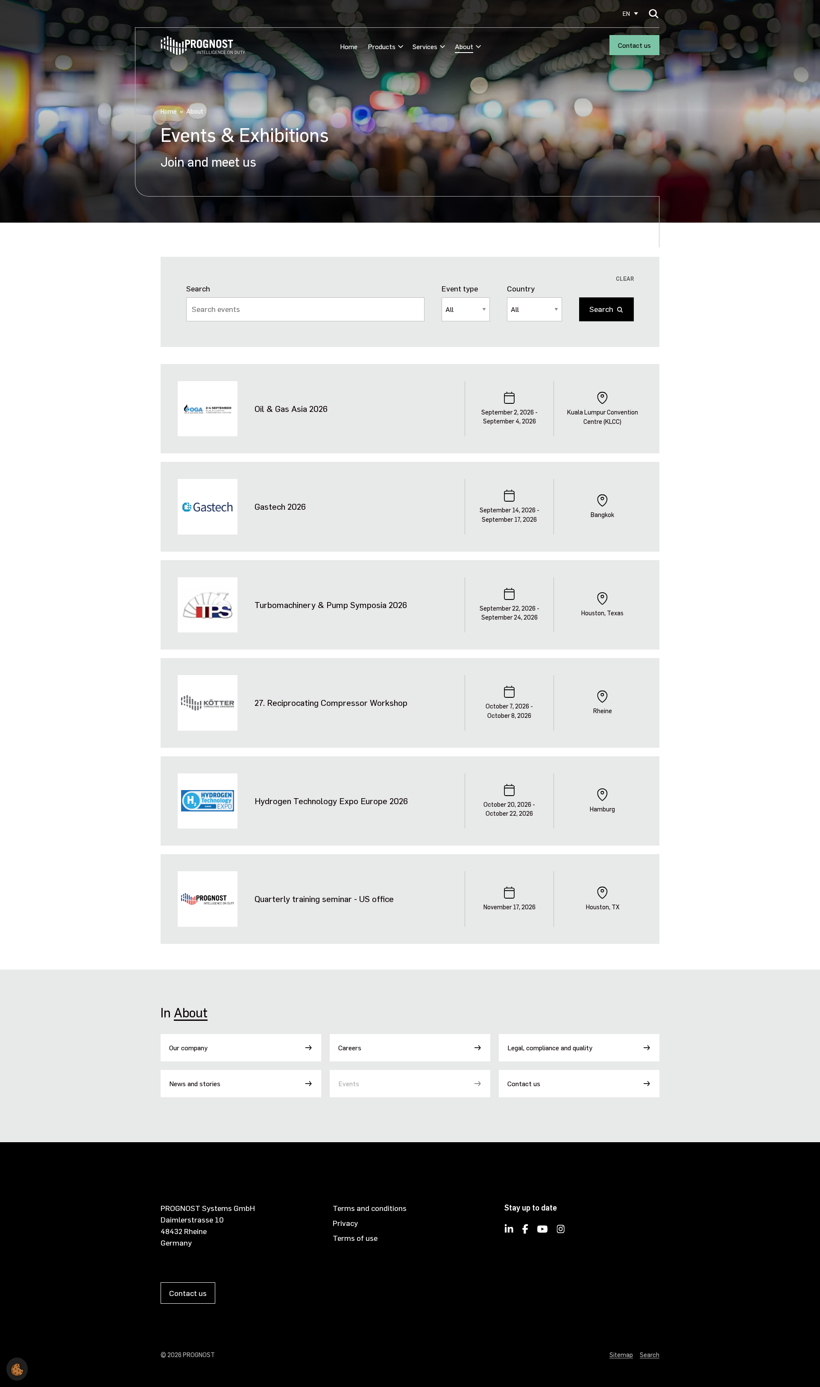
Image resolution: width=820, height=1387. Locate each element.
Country (521, 288)
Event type (460, 288)
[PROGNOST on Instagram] (560, 1231)
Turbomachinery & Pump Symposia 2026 (331, 605)
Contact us (634, 45)
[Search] (653, 13)
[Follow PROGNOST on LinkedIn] (509, 1231)
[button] (17, 1367)
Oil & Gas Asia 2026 (291, 408)
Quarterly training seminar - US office (324, 899)
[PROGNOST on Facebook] (525, 1231)
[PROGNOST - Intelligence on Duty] (203, 45)
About (191, 1012)
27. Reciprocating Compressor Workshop (331, 702)
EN (626, 13)
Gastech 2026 (280, 506)
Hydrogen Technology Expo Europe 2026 (331, 801)
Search (198, 288)
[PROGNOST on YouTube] (542, 1231)
